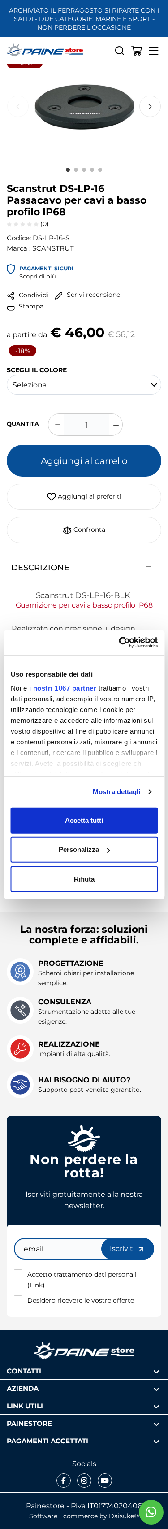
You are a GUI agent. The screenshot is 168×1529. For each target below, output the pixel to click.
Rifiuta (84, 878)
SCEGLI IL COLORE (37, 369)
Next (150, 106)
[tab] (84, 567)
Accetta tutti (84, 820)
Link (36, 1285)
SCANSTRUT (53, 248)
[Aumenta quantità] (115, 424)
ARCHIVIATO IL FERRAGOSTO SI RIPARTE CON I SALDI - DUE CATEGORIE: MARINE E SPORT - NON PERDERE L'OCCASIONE (84, 18)
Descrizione (40, 567)
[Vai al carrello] (136, 50)
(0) (44, 223)
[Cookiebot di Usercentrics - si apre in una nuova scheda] (120, 642)
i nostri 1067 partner (62, 688)
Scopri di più (37, 276)
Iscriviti (123, 1248)
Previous (18, 106)
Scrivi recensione (92, 294)
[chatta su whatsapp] (151, 1512)
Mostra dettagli (117, 791)
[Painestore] (45, 50)
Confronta (88, 529)
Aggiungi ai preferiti (88, 496)
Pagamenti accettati (47, 1440)
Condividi (32, 295)
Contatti (24, 1370)
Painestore (29, 1423)
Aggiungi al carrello (84, 460)
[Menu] (153, 50)
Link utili (25, 1405)
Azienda (23, 1388)
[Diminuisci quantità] (56, 424)
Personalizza (79, 849)
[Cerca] (119, 50)
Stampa (30, 306)
